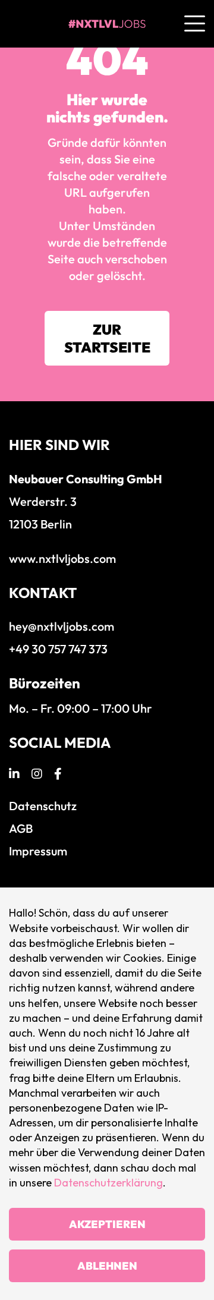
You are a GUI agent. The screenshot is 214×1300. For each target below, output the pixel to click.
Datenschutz (43, 805)
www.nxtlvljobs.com (62, 558)
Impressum (38, 850)
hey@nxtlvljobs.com (61, 626)
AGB (21, 828)
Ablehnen (107, 1266)
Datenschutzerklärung (108, 1182)
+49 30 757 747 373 (58, 648)
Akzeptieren (107, 1224)
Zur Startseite (107, 338)
